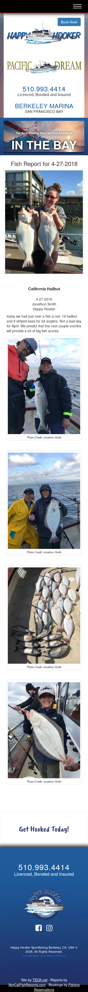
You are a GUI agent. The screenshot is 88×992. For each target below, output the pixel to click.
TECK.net (40, 979)
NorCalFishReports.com (27, 984)
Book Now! (69, 21)
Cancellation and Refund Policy (44, 955)
